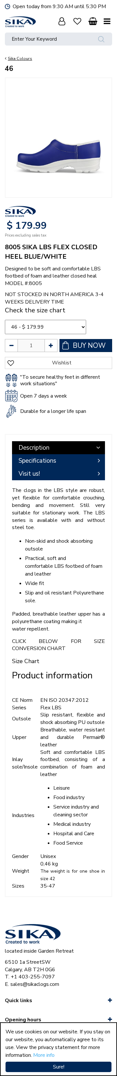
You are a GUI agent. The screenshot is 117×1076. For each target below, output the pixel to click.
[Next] (100, 131)
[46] (58, 131)
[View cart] (92, 21)
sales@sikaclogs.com (34, 984)
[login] (61, 21)
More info (44, 1055)
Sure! (58, 1066)
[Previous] (17, 131)
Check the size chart (35, 310)
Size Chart (25, 661)
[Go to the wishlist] (77, 21)
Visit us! (29, 474)
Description (34, 447)
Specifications (37, 460)
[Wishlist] (77, 21)
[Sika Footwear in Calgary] (20, 21)
